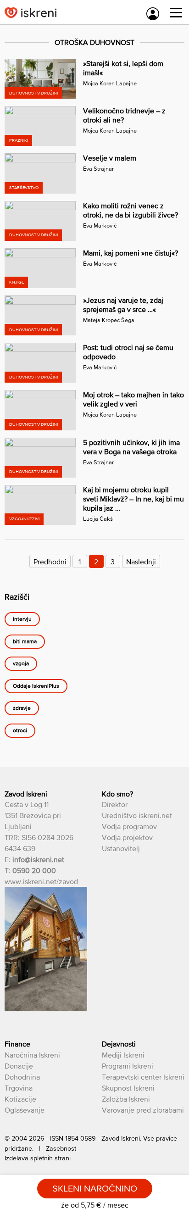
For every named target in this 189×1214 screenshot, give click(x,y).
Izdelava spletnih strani (38, 1158)
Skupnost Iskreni (128, 1088)
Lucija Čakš (98, 518)
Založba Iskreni (126, 1099)
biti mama (25, 641)
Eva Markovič (100, 225)
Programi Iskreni (127, 1066)
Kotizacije (20, 1099)
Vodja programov (129, 826)
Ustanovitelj (121, 848)
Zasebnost (61, 1148)
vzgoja (21, 664)
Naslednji (141, 561)
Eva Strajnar (98, 168)
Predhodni (50, 561)
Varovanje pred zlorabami (143, 1110)
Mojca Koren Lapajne (110, 83)
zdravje (22, 708)
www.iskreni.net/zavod (41, 881)
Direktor (115, 804)
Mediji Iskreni (123, 1055)
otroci (20, 730)
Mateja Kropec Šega (108, 320)
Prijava (152, 13)
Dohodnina (22, 1077)
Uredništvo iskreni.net (137, 815)
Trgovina (19, 1088)
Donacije (19, 1066)
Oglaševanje (24, 1110)
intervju (22, 619)
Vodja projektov (127, 837)
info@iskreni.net (38, 859)
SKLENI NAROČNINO (94, 1188)
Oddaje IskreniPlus (36, 686)
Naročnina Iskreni (32, 1055)
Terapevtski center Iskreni (143, 1077)
